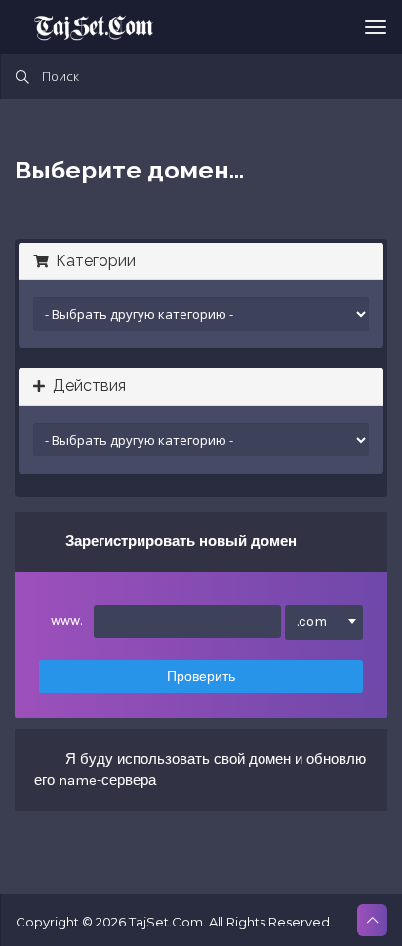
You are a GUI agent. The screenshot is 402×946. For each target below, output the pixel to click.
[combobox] (324, 622)
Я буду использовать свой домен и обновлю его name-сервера (200, 769)
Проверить (201, 676)
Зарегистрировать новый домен (181, 541)
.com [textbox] (312, 621)
